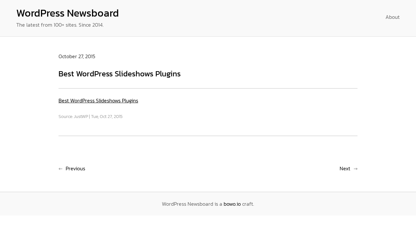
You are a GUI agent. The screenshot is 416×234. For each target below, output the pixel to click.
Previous (75, 168)
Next (345, 168)
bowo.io (232, 204)
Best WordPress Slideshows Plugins (98, 100)
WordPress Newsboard (67, 13)
